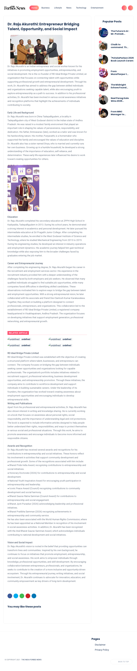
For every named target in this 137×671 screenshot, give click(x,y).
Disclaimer (100, 644)
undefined (26, 339)
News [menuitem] (68, 8)
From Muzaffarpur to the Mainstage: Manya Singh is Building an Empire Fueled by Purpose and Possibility (119, 73)
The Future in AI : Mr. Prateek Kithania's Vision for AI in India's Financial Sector (120, 32)
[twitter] (16, 596)
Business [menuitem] (45, 8)
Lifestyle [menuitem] (58, 8)
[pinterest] (28, 596)
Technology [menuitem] (81, 8)
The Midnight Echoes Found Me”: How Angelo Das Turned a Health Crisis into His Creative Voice (120, 86)
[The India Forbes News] (14, 7)
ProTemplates (11, 664)
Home (34, 8)
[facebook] (9, 596)
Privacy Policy (102, 649)
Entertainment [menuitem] (97, 8)
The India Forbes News (31, 660)
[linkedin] (34, 596)
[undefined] (13, 339)
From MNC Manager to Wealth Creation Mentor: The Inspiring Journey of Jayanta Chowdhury (117, 113)
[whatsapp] (22, 596)
